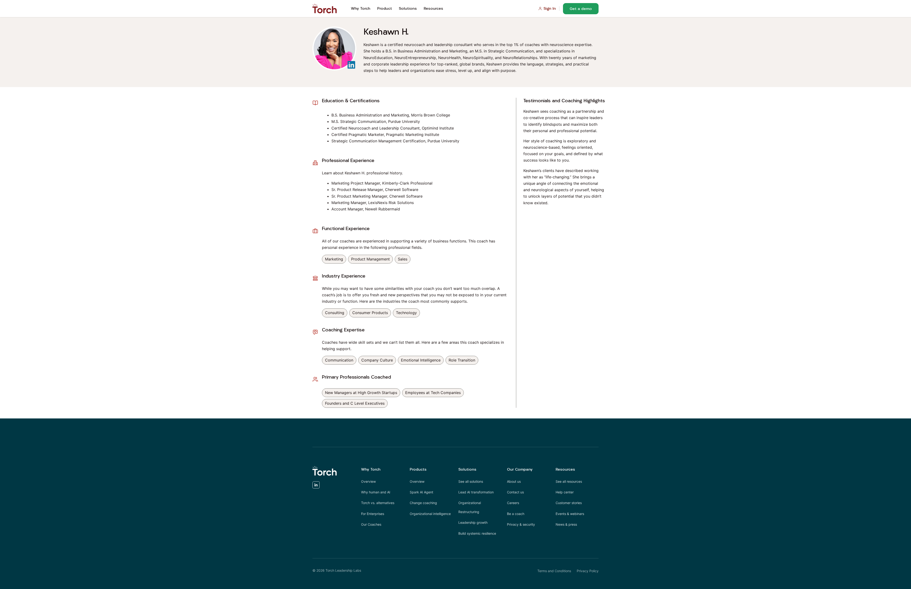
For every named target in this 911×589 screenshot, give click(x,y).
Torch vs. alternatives (377, 503)
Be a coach (515, 514)
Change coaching (423, 503)
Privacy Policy (588, 571)
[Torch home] (324, 471)
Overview (368, 481)
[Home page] (324, 8)
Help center (565, 492)
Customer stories (569, 503)
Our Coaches (371, 524)
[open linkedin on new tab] (316, 486)
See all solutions (470, 481)
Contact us (515, 492)
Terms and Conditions (554, 571)
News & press (566, 524)
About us (514, 481)
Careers (513, 503)
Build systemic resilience (477, 533)
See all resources (569, 481)
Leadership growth (473, 522)
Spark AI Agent (421, 492)
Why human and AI (375, 492)
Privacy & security (521, 524)
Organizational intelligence (430, 514)
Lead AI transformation (476, 492)
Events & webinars (570, 514)
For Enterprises (372, 514)
